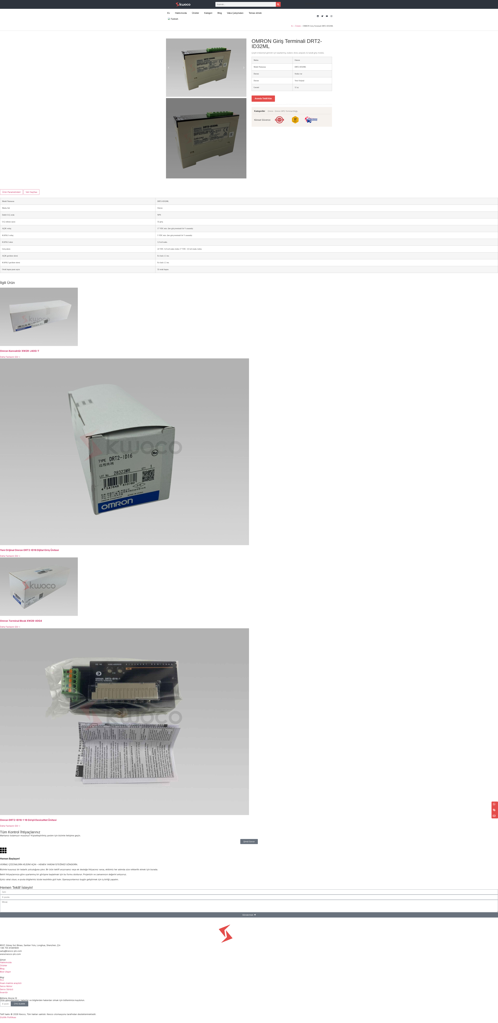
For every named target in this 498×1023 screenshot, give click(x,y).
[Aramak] (278, 4)
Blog (219, 13)
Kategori (208, 13)
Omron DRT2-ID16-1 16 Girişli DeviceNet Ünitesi (28, 820)
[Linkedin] (318, 16)
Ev (168, 13)
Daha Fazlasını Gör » (10, 357)
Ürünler (195, 13)
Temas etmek (255, 13)
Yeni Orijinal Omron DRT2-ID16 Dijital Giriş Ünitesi (29, 550)
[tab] (11, 192)
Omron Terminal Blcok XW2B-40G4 (21, 620)
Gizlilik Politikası (8, 1017)
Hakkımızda (181, 13)
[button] (168, 67)
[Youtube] (327, 16)
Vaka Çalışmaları (235, 13)
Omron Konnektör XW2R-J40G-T (19, 350)
